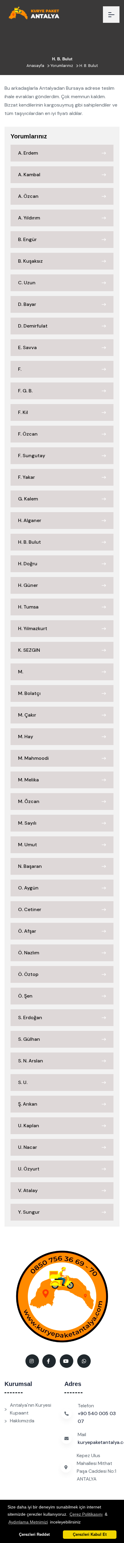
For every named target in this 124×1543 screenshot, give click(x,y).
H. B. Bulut (88, 65)
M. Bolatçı (29, 693)
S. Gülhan (29, 1039)
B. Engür (27, 239)
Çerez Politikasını (86, 1514)
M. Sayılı (27, 823)
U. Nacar (27, 1147)
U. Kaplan (28, 1125)
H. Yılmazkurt (32, 628)
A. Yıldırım (29, 218)
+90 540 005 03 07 (97, 1417)
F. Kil (23, 412)
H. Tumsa (28, 607)
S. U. (22, 1082)
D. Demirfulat (33, 326)
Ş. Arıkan (27, 1104)
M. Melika (28, 780)
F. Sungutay (31, 455)
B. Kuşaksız (30, 261)
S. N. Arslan (30, 1061)
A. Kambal (29, 174)
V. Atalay (28, 1190)
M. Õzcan (28, 801)
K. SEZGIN (29, 650)
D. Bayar (27, 304)
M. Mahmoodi (33, 758)
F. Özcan (28, 434)
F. (19, 369)
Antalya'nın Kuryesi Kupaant (30, 1409)
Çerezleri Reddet (34, 1534)
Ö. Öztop (28, 974)
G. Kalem (28, 499)
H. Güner (28, 585)
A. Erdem (28, 153)
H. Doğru (27, 563)
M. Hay (25, 736)
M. (20, 672)
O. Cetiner (29, 909)
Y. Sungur (29, 1212)
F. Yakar (26, 477)
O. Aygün (28, 888)
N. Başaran (30, 866)
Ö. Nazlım (28, 953)
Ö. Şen (25, 996)
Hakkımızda (22, 1421)
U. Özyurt (28, 1169)
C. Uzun (27, 282)
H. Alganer (29, 520)
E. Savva (27, 347)
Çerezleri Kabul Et (90, 1534)
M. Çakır (27, 715)
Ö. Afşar (27, 931)
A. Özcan (28, 196)
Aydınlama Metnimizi (28, 1522)
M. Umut (27, 844)
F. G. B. (25, 391)
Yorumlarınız (61, 65)
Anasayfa (35, 65)
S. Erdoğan (30, 1017)
